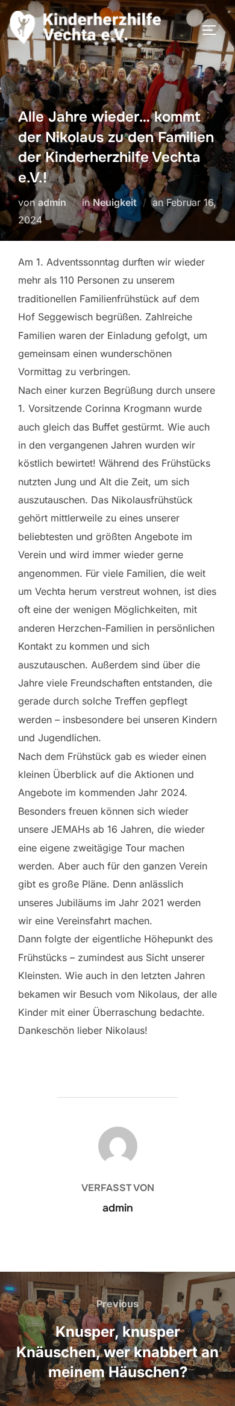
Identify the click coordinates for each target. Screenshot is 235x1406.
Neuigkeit (115, 202)
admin (52, 202)
